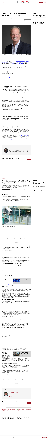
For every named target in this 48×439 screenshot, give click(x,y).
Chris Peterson (12, 148)
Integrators (17, 7)
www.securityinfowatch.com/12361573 (8, 139)
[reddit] (17, 22)
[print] (30, 22)
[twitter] (16, 22)
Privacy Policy (24, 437)
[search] (3, 2)
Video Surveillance (23, 7)
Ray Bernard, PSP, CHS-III (6, 189)
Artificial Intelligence (37, 7)
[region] (24, 437)
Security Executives (11, 7)
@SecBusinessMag (19, 63)
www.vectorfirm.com (24, 135)
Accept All (44, 437)
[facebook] (13, 22)
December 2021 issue (20, 61)
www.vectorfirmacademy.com (6, 77)
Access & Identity (29, 7)
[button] (2, 2)
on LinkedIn (11, 63)
